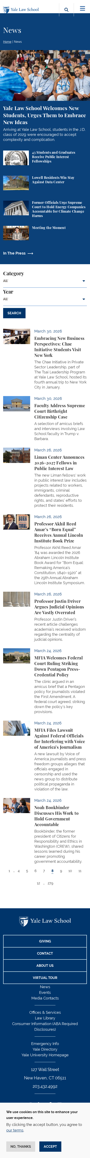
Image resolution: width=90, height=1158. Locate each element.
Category (13, 274)
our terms (14, 1130)
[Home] (22, 10)
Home (7, 41)
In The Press (14, 253)
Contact (45, 953)
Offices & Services (45, 1012)
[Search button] (66, 14)
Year (8, 292)
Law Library (45, 1018)
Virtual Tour (45, 978)
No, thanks (20, 1147)
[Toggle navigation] (82, 8)
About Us (45, 966)
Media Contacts (45, 998)
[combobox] (45, 282)
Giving (45, 941)
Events (45, 992)
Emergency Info (45, 1043)
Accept (50, 1147)
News (18, 41)
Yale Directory (45, 1049)
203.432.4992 (45, 1086)
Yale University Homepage (45, 1055)
